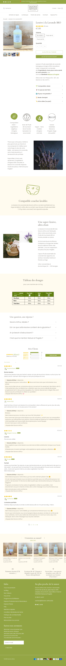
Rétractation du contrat (11, 619)
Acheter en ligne (14, 14)
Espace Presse (8, 603)
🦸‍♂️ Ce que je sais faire (43, 89)
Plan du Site (7, 616)
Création (38, 591)
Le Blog (6, 589)
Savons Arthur (11, 658)
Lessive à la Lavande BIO (15, 18)
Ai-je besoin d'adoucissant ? (21, 331)
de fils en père (46, 589)
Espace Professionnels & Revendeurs (15, 600)
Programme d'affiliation (11, 597)
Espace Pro (54, 14)
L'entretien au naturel (33, 537)
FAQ (5, 605)
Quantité (39, 42)
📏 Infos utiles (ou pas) (43, 100)
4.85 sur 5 (16, 353)
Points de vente (35, 14)
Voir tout (33, 539)
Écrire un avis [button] (53, 354)
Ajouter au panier (49, 51)
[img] (8, 365)
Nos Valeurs (7, 592)
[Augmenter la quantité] (44, 45)
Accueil (5, 18)
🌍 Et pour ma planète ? (44, 93)
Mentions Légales (9, 608)
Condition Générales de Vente (13, 611)
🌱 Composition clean (43, 85)
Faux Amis (7, 595)
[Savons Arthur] (33, 7)
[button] (40, 25)
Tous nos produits (9, 586)
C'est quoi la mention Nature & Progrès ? (26, 337)
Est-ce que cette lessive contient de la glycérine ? (30, 326)
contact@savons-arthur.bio (44, 599)
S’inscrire (9, 646)
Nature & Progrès (53, 73)
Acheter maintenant (49, 56)
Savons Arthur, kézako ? (19, 321)
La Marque (25, 14)
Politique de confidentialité (12, 614)
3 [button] (33, 524)
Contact (45, 14)
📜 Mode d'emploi (42, 96)
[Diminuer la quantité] (37, 45)
